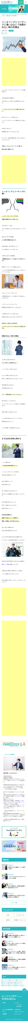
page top (24, 990)
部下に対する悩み (20, 985)
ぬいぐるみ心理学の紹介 (8, 1009)
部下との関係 (5, 33)
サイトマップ (18, 1014)
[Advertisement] (14, 72)
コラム (4, 1011)
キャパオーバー (6, 980)
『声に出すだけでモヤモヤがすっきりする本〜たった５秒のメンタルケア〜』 (13, 802)
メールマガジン (21, 2)
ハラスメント (13, 980)
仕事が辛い (5, 982)
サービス (17, 1002)
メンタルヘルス (20, 915)
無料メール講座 (5, 564)
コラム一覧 (14, 902)
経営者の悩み (5, 985)
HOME (4, 1002)
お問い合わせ (18, 1009)
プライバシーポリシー (19, 1011)
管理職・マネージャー (20, 920)
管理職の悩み (11, 982)
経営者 (8, 920)
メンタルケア (20, 980)
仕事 (11, 30)
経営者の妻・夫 (19, 982)
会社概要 (5, 1014)
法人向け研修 (19, 1006)
